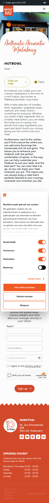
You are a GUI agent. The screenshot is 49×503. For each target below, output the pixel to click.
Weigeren (24, 305)
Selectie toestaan (24, 296)
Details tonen (34, 278)
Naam (10, 326)
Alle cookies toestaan (24, 287)
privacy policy (33, 365)
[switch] (42, 250)
